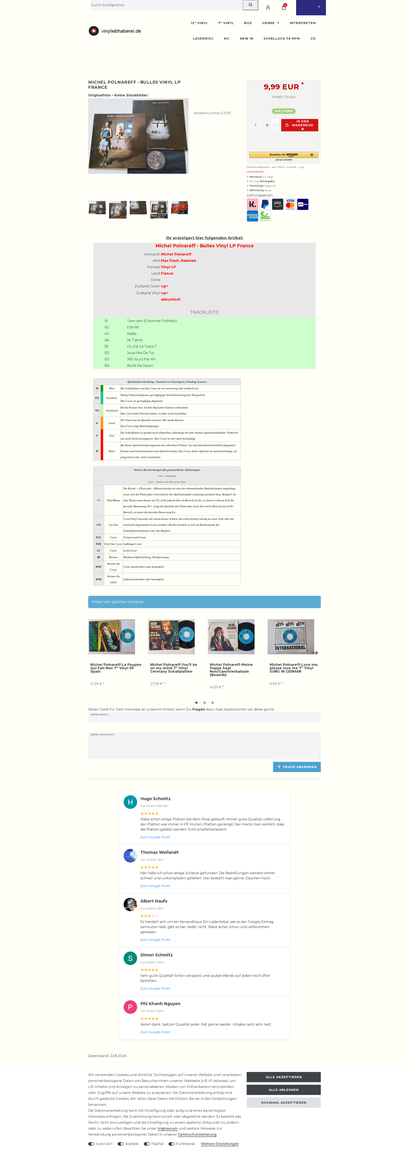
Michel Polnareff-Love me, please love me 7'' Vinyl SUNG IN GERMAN (294, 668)
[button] (283, 156)
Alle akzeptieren (284, 1077)
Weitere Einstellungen (220, 1144)
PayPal (157, 1144)
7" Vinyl (226, 23)
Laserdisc (203, 38)
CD (313, 38)
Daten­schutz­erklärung (197, 1134)
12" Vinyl (199, 23)
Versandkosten (255, 171)
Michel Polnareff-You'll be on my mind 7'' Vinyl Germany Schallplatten (173, 668)
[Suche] (250, 5)
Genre (269, 23)
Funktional (185, 1144)
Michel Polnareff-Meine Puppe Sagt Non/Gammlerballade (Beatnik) (231, 670)
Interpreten (303, 23)
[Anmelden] (269, 7)
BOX (248, 23)
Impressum (168, 1128)
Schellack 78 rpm (282, 38)
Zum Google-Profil (155, 837)
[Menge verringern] (275, 125)
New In (246, 38)
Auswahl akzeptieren (283, 1103)
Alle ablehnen (284, 1090)
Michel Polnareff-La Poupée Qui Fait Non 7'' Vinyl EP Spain (115, 668)
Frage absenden (300, 767)
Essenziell (104, 1144)
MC (227, 38)
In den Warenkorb (302, 125)
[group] (111, 636)
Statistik (132, 1144)
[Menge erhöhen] (267, 125)
